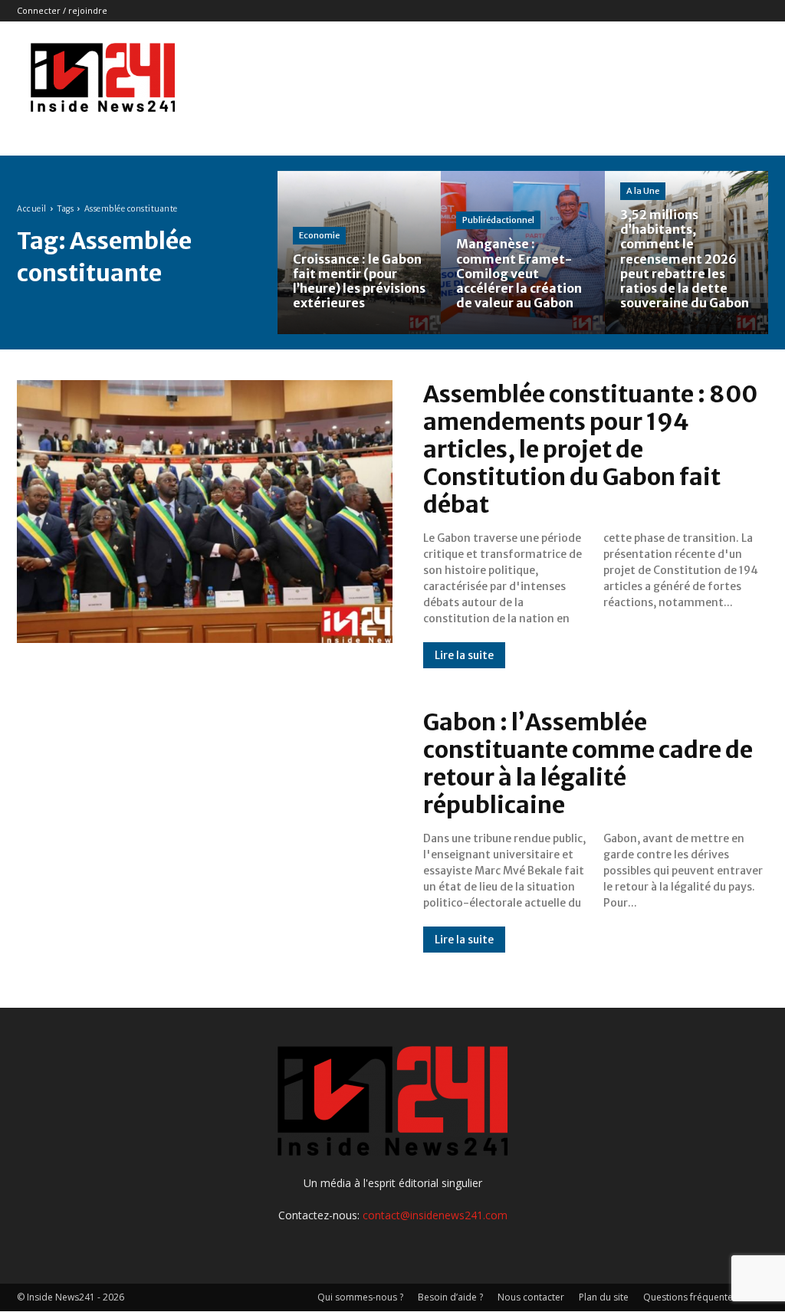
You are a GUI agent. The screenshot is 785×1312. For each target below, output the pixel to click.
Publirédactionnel (498, 220)
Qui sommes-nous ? (360, 1297)
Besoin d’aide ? (450, 1297)
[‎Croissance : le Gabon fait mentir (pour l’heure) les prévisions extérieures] (359, 252)
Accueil (32, 209)
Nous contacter (531, 1297)
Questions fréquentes (690, 1297)
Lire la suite (464, 655)
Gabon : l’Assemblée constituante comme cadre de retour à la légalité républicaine (588, 763)
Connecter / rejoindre (62, 10)
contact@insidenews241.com (435, 1215)
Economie (319, 235)
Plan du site (604, 1297)
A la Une (642, 190)
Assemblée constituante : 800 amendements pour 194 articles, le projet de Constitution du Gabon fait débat (590, 449)
